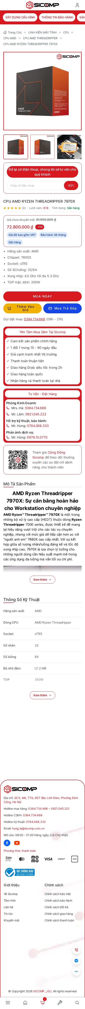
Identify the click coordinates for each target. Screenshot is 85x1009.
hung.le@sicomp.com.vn (28, 828)
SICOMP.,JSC (42, 991)
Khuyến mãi (11, 920)
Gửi (71, 185)
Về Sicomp (11, 894)
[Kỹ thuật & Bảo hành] (76, 949)
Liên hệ (8, 907)
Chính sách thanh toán (59, 920)
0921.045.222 (60, 808)
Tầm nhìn (10, 900)
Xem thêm (40, 579)
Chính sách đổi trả (56, 907)
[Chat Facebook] (76, 960)
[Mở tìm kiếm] (77, 1002)
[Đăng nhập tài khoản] (77, 5)
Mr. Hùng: (29, 437)
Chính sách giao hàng (59, 913)
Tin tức (8, 913)
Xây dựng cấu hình (20, 17)
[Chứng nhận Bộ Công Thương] (23, 872)
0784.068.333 (36, 822)
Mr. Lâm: (28, 414)
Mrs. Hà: (28, 408)
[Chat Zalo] (76, 971)
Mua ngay (42, 296)
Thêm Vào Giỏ (25, 308)
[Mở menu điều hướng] (7, 1002)
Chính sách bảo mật (58, 894)
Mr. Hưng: (30, 426)
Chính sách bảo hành (58, 900)
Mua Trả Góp (65, 308)
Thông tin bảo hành (57, 17)
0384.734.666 (34, 319)
